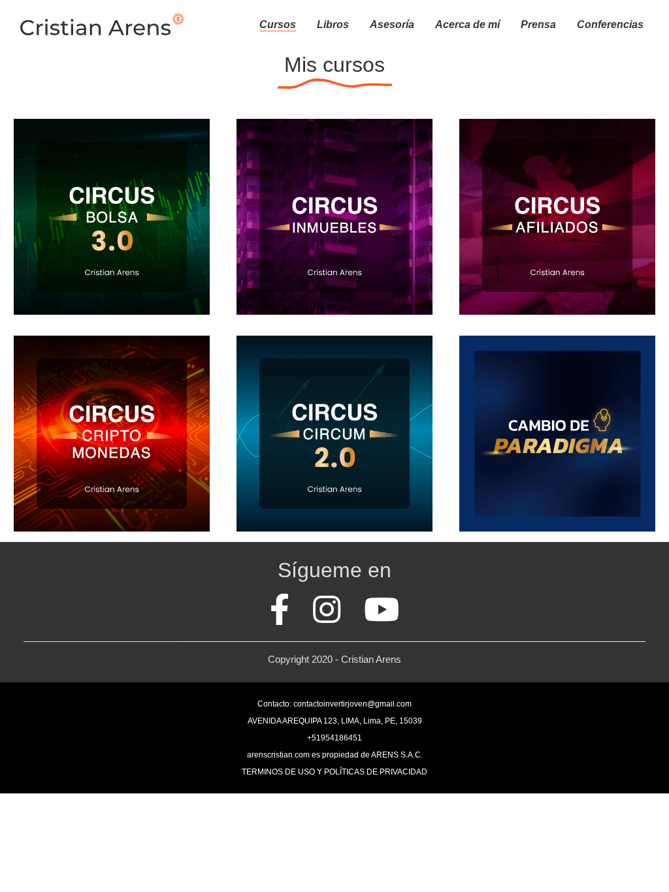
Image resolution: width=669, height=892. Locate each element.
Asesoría (392, 24)
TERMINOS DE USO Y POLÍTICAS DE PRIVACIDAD (334, 771)
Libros (333, 24)
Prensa (538, 24)
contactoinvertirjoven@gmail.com (352, 704)
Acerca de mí (467, 24)
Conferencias (610, 24)
